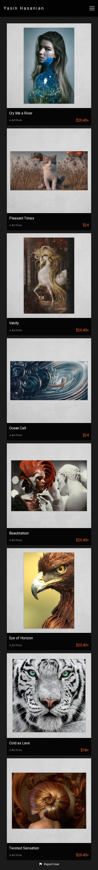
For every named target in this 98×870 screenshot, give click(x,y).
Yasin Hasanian (24, 8)
